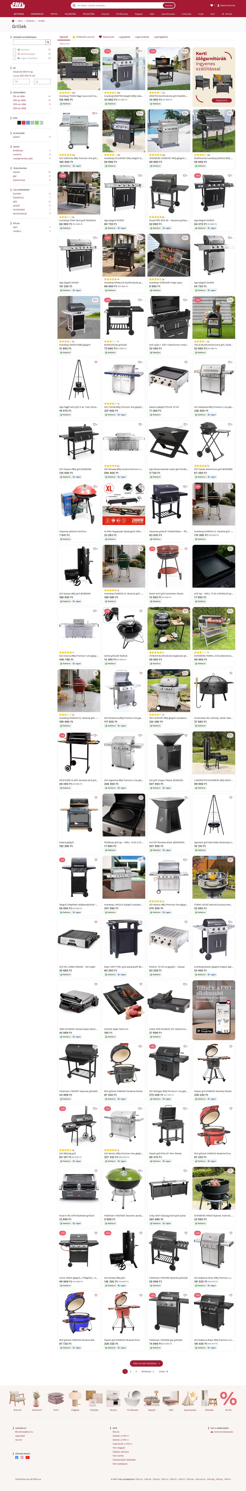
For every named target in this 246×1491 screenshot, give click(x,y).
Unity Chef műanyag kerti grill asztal (167, 1215)
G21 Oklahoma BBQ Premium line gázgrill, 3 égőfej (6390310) (134, 718)
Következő (146, 1371)
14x (73, 155)
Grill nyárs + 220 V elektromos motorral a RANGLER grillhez (179, 345)
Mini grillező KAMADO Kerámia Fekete (123, 1091)
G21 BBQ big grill (67, 1153)
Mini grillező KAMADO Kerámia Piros (212, 1153)
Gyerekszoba (190, 1410)
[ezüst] (41, 123)
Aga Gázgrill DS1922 (114, 220)
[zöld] (37, 123)
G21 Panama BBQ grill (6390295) (75, 469)
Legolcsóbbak (142, 37)
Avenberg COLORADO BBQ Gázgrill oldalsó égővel (129, 158)
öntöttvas (18, 150)
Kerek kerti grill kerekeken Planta (166, 593)
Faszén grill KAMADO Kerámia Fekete (212, 1091)
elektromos (19, 180)
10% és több (19, 100)
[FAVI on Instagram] (21, 1457)
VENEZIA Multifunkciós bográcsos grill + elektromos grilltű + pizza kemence (187, 656)
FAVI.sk (148, 1479)
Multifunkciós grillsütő (115, 345)
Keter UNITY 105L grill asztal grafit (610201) (125, 967)
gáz (15, 176)
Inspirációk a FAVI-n (122, 1444)
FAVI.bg (211, 1479)
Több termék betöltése (145, 1363)
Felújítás (94, 1410)
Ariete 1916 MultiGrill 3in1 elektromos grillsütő (172, 1029)
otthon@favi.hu (25, 1432)
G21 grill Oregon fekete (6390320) (166, 780)
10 (141, 113)
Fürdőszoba (132, 1410)
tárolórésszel (20, 213)
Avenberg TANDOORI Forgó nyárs (165, 282)
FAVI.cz (139, 1479)
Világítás (75, 1410)
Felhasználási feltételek (124, 1460)
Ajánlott (64, 37)
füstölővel (18, 197)
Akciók (228, 1410)
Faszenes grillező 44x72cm (72, 531)
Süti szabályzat (120, 1464)
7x (163, 715)
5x (163, 279)
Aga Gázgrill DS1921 (69, 282)
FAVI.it (182, 1479)
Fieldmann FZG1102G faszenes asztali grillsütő (127, 1215)
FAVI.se (190, 1479)
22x (163, 155)
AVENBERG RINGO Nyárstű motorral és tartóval (218, 1215)
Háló (171, 1410)
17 (141, 51)
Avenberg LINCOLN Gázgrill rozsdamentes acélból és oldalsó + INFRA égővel (142, 904)
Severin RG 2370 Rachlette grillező (76, 1215)
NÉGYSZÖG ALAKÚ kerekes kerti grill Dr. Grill (82, 780)
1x (118, 590)
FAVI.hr (174, 1479)
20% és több (19, 104)
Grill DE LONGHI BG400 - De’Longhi (77, 967)
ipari (15, 227)
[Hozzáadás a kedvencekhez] (96, 362)
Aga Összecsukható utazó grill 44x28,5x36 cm (172, 469)
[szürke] (32, 123)
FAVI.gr (219, 1479)
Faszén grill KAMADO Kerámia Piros (122, 1340)
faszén (16, 172)
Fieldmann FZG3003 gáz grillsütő (165, 1340)
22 (96, 51)
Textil (55, 1410)
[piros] (23, 123)
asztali (16, 205)
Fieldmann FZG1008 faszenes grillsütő (168, 1278)
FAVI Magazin (119, 1448)
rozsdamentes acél (23, 158)
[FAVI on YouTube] (28, 1457)
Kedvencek (108, 37)
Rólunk (116, 1432)
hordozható (19, 209)
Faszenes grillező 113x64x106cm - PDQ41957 (171, 531)
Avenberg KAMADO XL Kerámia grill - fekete (216, 531)
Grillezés (30, 21)
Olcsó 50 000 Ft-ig (22, 71)
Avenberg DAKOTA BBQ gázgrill (74, 345)
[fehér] (15, 123)
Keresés (169, 5)
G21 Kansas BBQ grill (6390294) (75, 593)
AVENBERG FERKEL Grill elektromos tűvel (215, 656)
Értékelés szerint (85, 37)
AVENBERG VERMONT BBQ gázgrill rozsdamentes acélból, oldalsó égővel (186, 158)
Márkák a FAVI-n (121, 1440)
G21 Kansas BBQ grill (114, 1278)
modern (17, 231)
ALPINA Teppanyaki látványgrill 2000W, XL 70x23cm (129, 531)
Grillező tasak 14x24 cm (116, 1029)
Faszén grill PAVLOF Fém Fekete (165, 1153)
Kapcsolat (20, 1436)
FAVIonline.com (22, 1479)
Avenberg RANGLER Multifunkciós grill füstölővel (129, 282)
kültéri (16, 137)
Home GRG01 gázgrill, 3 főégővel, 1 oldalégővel (82, 1278)
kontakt (17, 193)
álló (15, 201)
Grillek (41, 21)
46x (118, 93)
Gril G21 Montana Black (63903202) (166, 842)
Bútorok (17, 1410)
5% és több (19, 96)
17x (163, 93)
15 (186, 51)
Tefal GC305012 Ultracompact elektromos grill (82, 1029)
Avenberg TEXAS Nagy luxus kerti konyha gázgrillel (85, 96)
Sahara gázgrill (66, 842)
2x (118, 466)
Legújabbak (124, 37)
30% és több (19, 108)
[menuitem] (19, 14)
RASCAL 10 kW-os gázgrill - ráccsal (166, 967)
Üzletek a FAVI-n (121, 1436)
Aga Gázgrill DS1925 (204, 282)
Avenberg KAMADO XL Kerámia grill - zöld (125, 593)
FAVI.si (227, 1479)
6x (73, 217)
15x (118, 155)
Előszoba (209, 1410)
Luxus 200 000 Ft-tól (24, 75)
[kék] (28, 123)
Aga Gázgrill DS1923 (204, 220)
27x (73, 93)
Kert (20, 21)
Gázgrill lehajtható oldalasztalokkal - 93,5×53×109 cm (86, 904)
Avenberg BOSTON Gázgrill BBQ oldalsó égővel (127, 96)
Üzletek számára (121, 1452)
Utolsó (162, 1371)
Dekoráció (37, 1410)
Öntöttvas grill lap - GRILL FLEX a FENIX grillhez (128, 842)
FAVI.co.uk (200, 1479)
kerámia (17, 154)
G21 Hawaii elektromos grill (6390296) (213, 469)
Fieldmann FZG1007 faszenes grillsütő (78, 1091)
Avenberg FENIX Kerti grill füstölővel (77, 220)
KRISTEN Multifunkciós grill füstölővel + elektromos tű (177, 96)
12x (208, 155)
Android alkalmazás (223, 1432)
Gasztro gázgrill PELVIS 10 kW (164, 407)
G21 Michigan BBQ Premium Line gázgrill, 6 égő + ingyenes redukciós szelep (187, 1091)
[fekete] (19, 123)
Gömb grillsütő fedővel (115, 656)
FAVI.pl (156, 1479)
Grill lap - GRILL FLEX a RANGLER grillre (214, 593)
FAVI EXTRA (118, 1456)
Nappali (151, 1410)
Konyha (113, 1410)
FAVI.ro (165, 1479)
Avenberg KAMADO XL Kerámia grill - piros (80, 718)
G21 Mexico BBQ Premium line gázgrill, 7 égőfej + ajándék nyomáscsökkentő (142, 1153)
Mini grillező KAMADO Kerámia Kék (76, 1340)
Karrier (18, 1440)
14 (96, 113)
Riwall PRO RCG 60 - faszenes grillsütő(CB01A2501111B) (177, 220)
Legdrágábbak (161, 37)
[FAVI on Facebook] (16, 1457)
